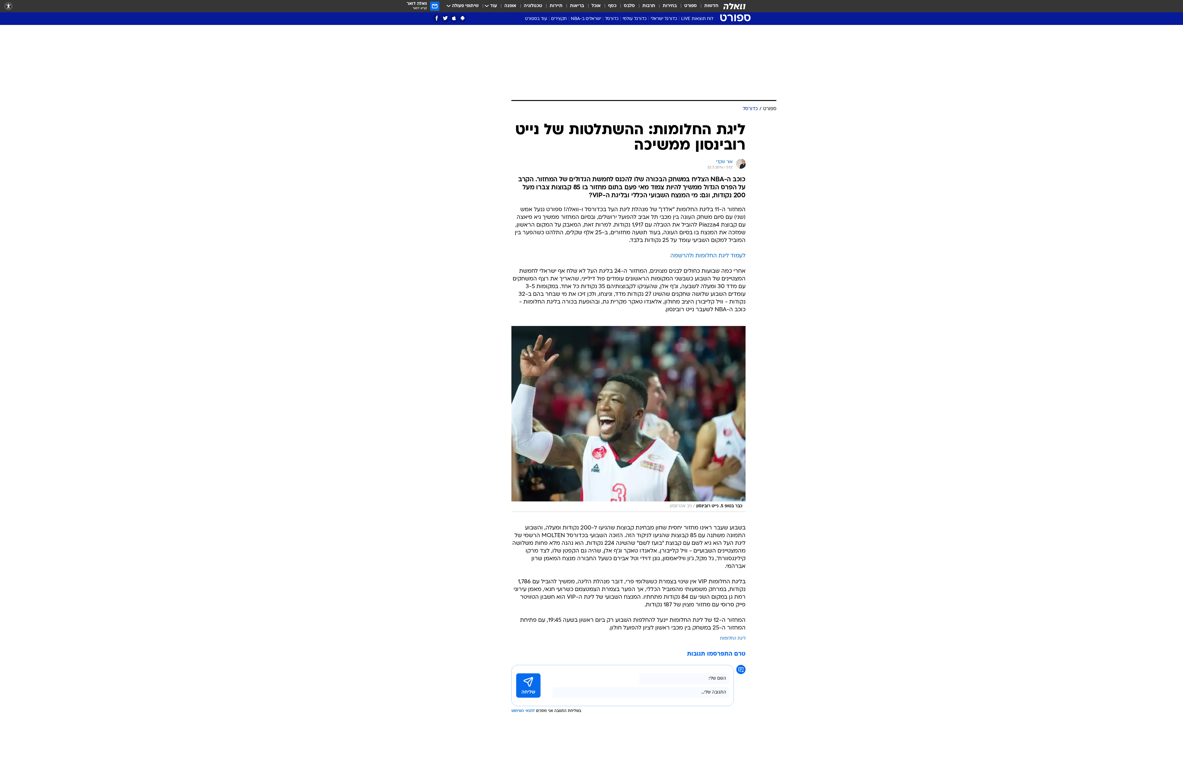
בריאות (577, 6)
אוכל (596, 6)
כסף (612, 6)
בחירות (670, 6)
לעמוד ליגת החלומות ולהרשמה (708, 256)
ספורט (690, 6)
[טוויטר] (445, 18)
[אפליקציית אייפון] (454, 18)
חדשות (711, 6)
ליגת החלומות (733, 639)
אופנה (510, 6)
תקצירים (559, 19)
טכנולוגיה (533, 6)
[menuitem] (707, 6)
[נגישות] (8, 6)
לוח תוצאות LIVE (697, 19)
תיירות (556, 6)
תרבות (648, 6)
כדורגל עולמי (635, 19)
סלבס (629, 6)
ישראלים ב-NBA (586, 19)
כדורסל (612, 19)
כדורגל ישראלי (664, 19)
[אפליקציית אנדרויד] (462, 18)
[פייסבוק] (437, 18)
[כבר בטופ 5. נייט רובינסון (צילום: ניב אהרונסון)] (628, 419)
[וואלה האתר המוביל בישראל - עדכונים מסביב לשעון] (734, 6)
